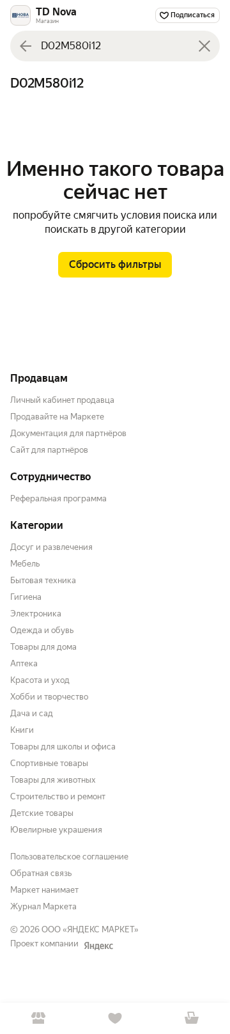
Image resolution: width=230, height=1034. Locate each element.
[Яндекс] (98, 945)
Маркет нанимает (44, 890)
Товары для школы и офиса (63, 746)
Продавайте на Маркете (57, 416)
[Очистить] (204, 46)
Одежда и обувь (41, 630)
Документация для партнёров (68, 433)
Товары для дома (43, 647)
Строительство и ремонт (57, 796)
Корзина (191, 1018)
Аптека (24, 663)
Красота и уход (40, 680)
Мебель (25, 563)
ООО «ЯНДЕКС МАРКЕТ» (90, 929)
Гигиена (26, 597)
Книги (22, 730)
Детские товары (41, 813)
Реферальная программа (58, 498)
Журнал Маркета (43, 906)
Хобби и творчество (49, 696)
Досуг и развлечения (51, 547)
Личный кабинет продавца (62, 400)
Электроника (35, 613)
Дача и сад (31, 713)
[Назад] (25, 46)
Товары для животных (53, 780)
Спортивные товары (49, 763)
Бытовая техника (43, 580)
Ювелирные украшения (56, 829)
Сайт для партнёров (49, 450)
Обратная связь (41, 873)
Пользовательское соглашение (69, 856)
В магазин (38, 1018)
